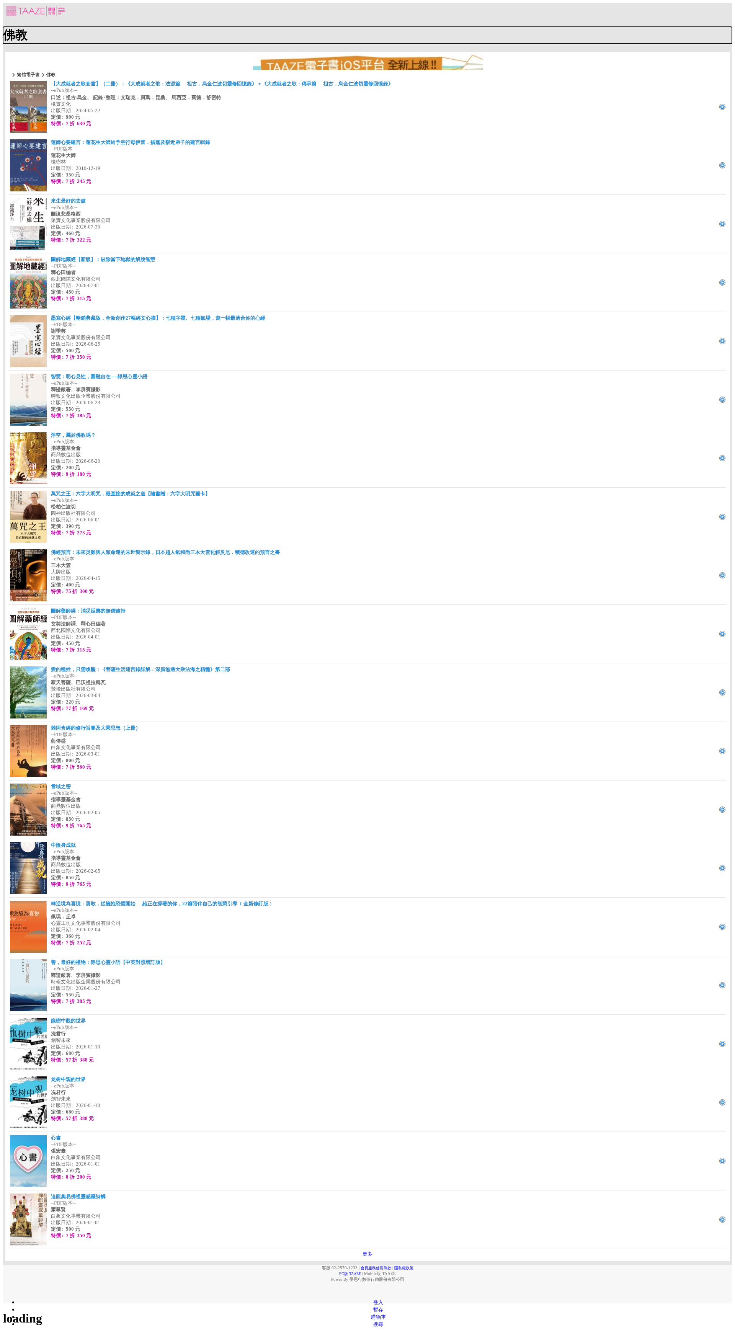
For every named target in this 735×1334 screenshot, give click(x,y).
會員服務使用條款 (376, 1268)
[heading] (367, 35)
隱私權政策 (403, 1268)
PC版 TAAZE (350, 1274)
